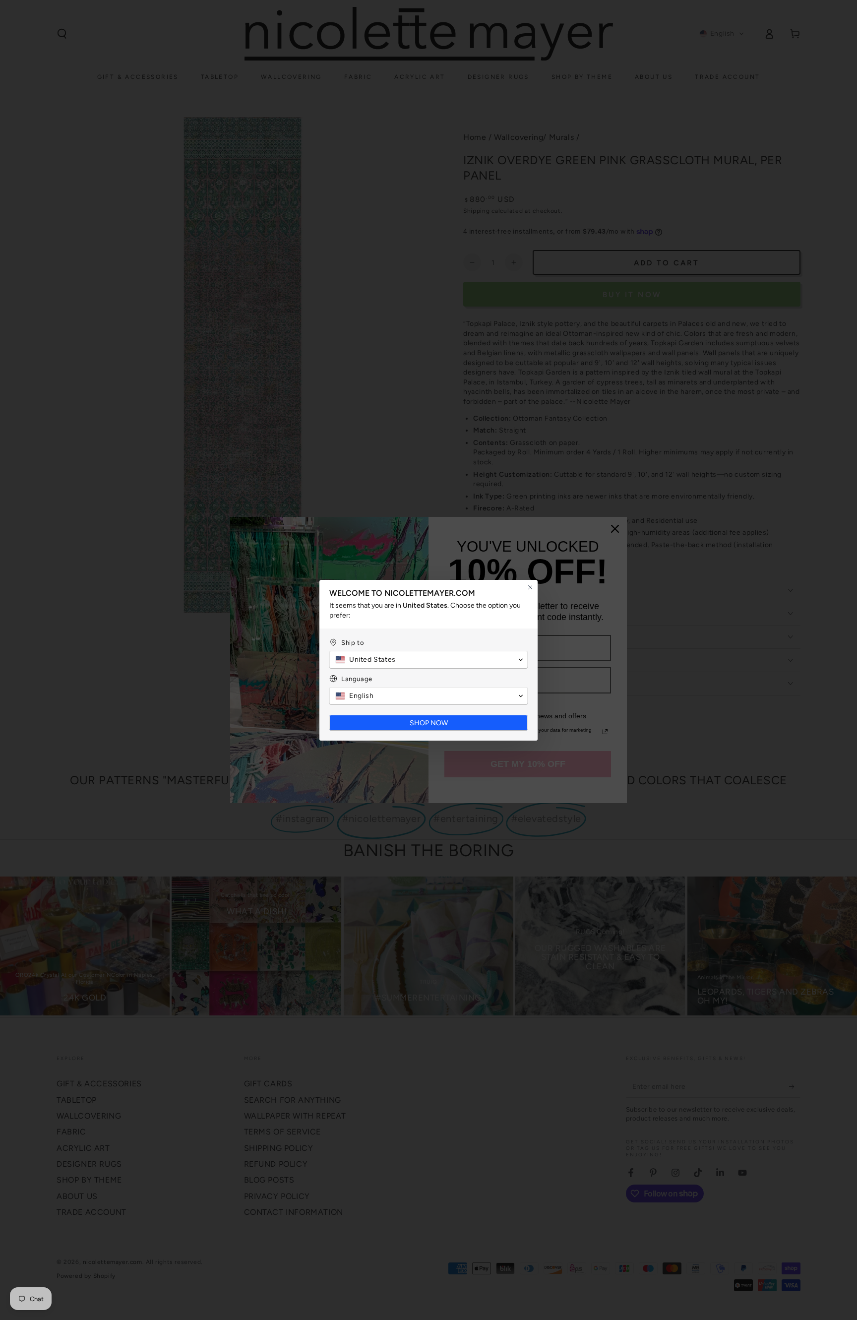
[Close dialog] (530, 587)
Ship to (352, 642)
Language (356, 679)
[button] (428, 660)
